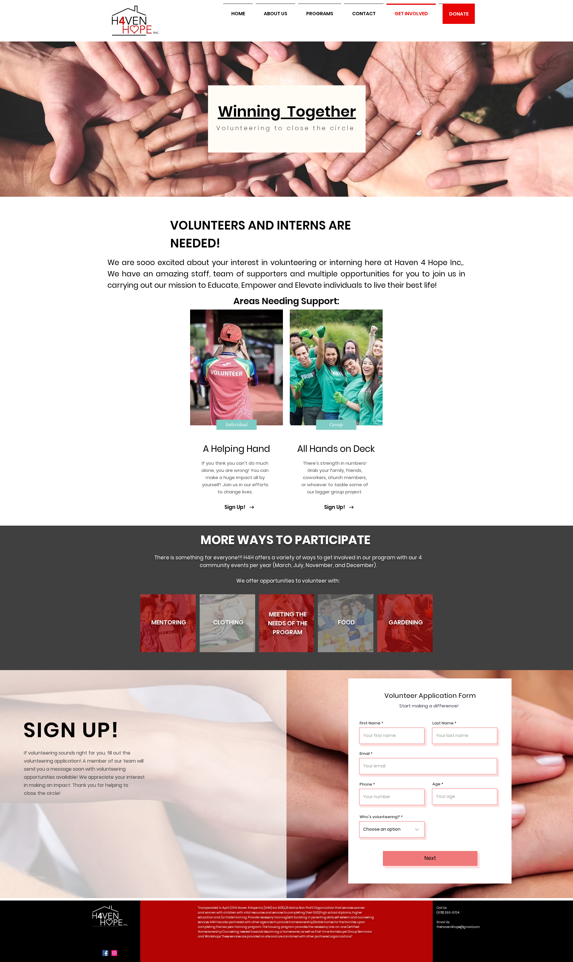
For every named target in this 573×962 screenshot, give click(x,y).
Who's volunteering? (380, 817)
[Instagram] (114, 953)
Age (436, 784)
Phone (366, 784)
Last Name (443, 723)
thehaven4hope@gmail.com (458, 927)
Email (365, 753)
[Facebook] (105, 953)
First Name (370, 723)
